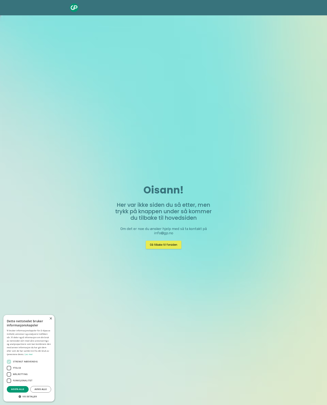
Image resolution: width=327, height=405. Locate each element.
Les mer (29, 354)
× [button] (50, 318)
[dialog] (28, 358)
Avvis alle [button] (41, 389)
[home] (74, 7)
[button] (29, 396)
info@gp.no (163, 233)
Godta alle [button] (17, 389)
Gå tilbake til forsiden (163, 244)
